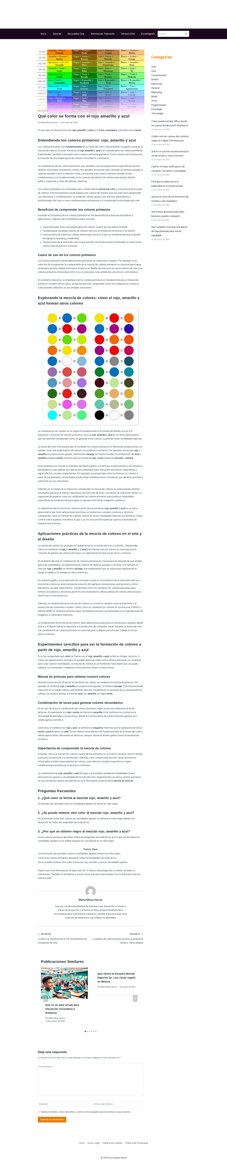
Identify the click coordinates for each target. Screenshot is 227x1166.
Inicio (43, 33)
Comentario (46, 1066)
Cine (153, 71)
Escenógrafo (148, 33)
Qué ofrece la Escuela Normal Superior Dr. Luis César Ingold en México (116, 977)
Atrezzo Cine (128, 33)
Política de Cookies (112, 1143)
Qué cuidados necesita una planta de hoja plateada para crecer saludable (169, 231)
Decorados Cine (76, 33)
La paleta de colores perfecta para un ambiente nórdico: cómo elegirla (118, 938)
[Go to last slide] (45, 998)
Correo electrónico (103, 1104)
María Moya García (49, 122)
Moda (154, 96)
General (57, 33)
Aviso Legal (93, 1143)
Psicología (156, 109)
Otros (154, 100)
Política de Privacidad (136, 1143)
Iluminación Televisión (103, 33)
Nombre (43, 1104)
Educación (43, 111)
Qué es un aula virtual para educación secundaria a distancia (62, 1008)
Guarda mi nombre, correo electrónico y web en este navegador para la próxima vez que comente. (86, 1112)
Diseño (155, 79)
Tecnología (157, 113)
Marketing (156, 92)
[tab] (85, 1031)
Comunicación (159, 75)
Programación (158, 105)
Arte (153, 66)
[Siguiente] (135, 998)
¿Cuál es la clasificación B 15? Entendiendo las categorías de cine (62, 938)
